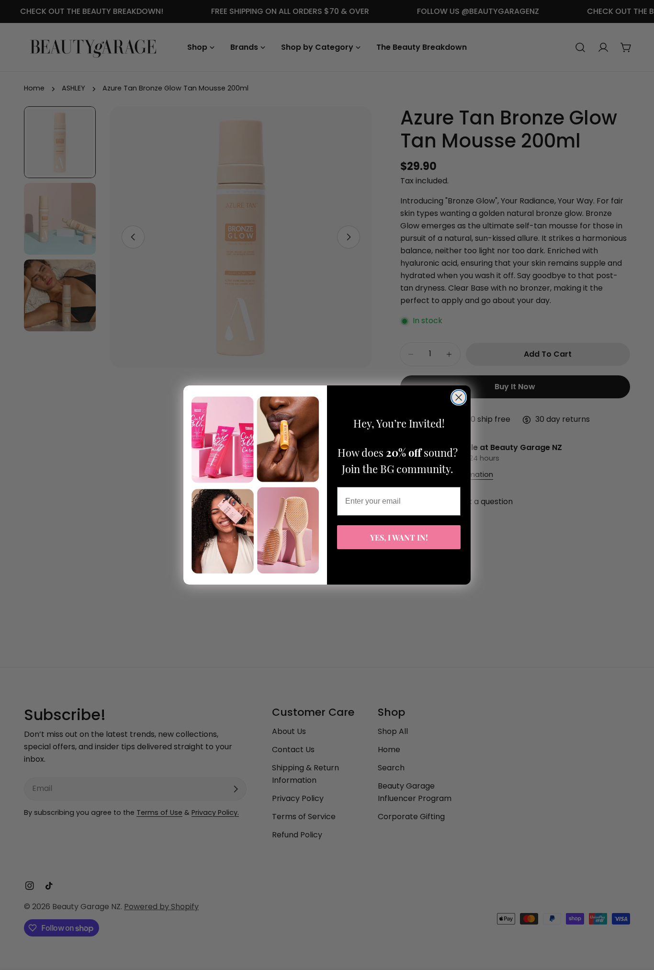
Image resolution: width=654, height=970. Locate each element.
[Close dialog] (458, 397)
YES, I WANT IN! (399, 536)
